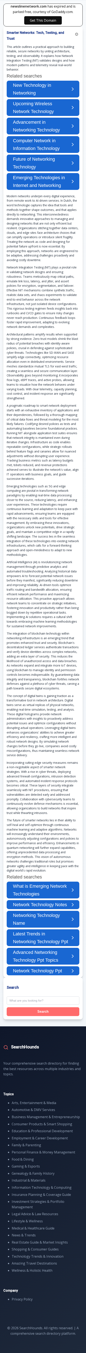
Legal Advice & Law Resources (35, 1214)
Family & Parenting (26, 1145)
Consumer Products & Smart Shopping (42, 1124)
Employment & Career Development (40, 1138)
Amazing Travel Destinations (34, 1263)
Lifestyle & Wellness (27, 1221)
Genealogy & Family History (33, 1173)
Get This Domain (43, 20)
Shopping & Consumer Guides (35, 1249)
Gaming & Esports (26, 1166)
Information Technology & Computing (42, 1187)
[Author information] (76, 34)
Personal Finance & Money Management (43, 1152)
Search (43, 1011)
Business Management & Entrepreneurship (46, 1117)
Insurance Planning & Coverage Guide (41, 1194)
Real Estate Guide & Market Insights (40, 1242)
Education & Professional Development (42, 1131)
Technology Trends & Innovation (37, 1256)
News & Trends (24, 1235)
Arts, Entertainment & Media (34, 1103)
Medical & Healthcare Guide (33, 1228)
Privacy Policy (22, 1299)
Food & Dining (23, 1159)
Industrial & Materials (29, 1180)
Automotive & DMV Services (33, 1109)
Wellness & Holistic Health (32, 1270)
